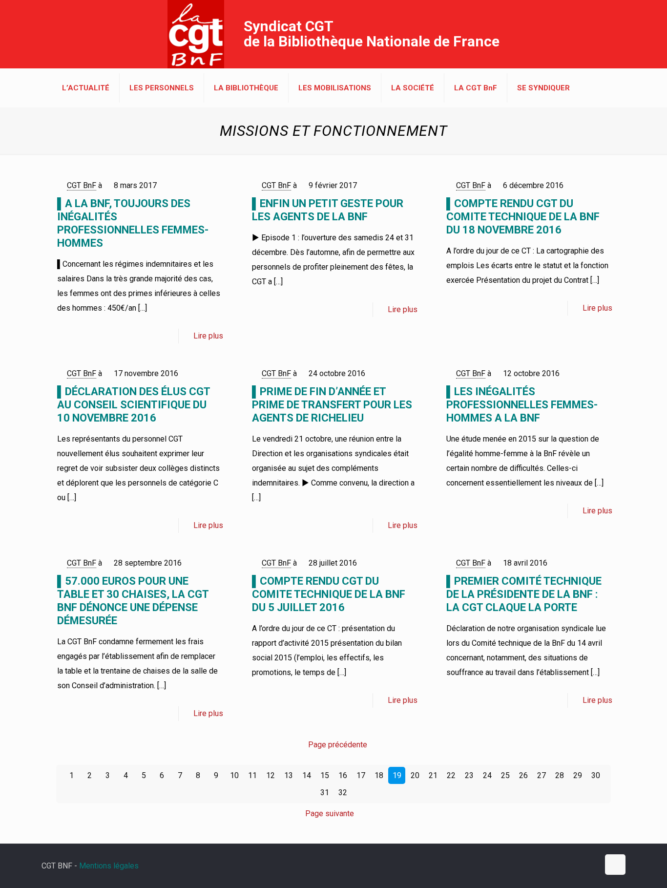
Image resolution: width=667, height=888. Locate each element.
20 (415, 775)
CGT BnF (81, 185)
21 (433, 775)
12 (270, 775)
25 (505, 775)
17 (360, 775)
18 (379, 775)
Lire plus (208, 335)
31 (324, 792)
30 (595, 775)
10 (234, 775)
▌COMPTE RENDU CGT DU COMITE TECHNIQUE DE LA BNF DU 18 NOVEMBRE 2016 (523, 216)
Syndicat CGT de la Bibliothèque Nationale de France (372, 34)
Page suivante (329, 813)
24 (487, 775)
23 (469, 775)
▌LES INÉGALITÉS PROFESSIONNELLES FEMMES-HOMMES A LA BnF (522, 404)
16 (342, 775)
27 (541, 775)
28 (559, 775)
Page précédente (337, 744)
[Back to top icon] (615, 864)
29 (577, 775)
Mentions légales (109, 865)
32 (342, 792)
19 (397, 775)
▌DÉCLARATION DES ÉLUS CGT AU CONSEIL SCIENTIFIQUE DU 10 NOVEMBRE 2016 (133, 404)
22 (451, 775)
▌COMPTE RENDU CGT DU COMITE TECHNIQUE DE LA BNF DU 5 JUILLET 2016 (328, 594)
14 (306, 775)
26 (523, 775)
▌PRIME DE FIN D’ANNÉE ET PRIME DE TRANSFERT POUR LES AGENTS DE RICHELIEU (332, 404)
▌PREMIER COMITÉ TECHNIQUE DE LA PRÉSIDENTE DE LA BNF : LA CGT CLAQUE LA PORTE (524, 594)
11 (252, 775)
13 (288, 775)
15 (324, 775)
